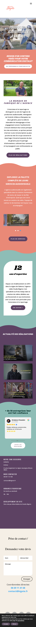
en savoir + (18, 307)
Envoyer (26, 579)
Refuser (14, 624)
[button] (15, 230)
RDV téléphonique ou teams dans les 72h (18, 66)
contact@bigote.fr (18, 591)
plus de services (18, 239)
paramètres (21, 620)
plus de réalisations (18, 155)
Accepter (6, 624)
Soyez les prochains (18, 445)
